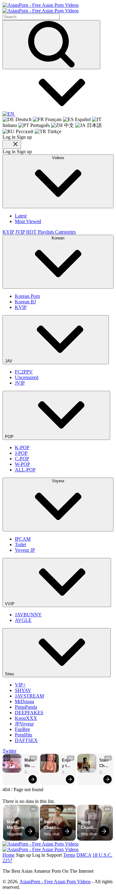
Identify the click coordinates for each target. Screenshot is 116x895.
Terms (69, 855)
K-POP (22, 447)
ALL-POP (25, 469)
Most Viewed (28, 221)
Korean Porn (27, 296)
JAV (9, 361)
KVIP (8, 231)
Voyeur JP (25, 550)
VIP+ (20, 684)
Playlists (46, 231)
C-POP (22, 458)
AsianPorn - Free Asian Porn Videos (55, 881)
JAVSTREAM (29, 696)
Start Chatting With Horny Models (104, 763)
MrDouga (24, 701)
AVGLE (23, 620)
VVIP (10, 604)
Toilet (20, 544)
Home (8, 855)
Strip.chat (30, 772)
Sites (10, 674)
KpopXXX (26, 718)
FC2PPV (24, 371)
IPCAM (23, 539)
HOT (31, 231)
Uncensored (26, 377)
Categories (65, 231)
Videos (58, 157)
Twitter (9, 751)
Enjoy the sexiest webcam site (67, 763)
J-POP (21, 453)
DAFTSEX (26, 740)
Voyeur (58, 481)
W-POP (22, 464)
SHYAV (23, 690)
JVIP (20, 231)
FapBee (22, 729)
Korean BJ (25, 301)
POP (10, 436)
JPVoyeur (24, 723)
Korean (58, 238)
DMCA (83, 855)
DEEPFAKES (29, 712)
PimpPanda (26, 707)
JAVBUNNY (28, 614)
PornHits (23, 734)
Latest (21, 215)
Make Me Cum (30, 763)
